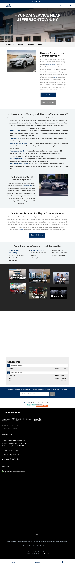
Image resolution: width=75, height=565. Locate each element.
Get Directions (7, 434)
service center (50, 64)
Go (52, 395)
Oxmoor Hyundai (42, 551)
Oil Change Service (16, 159)
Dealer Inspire (48, 554)
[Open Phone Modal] (61, 5)
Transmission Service (17, 151)
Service (20, 44)
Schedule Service (48, 95)
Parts (30, 44)
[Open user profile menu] (62, 562)
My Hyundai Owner (61, 541)
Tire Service (14, 138)
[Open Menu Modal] (2, 5)
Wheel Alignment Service (19, 164)
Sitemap (43, 541)
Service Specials (48, 102)
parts (55, 77)
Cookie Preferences (46, 545)
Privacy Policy (11, 541)
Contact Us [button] (6, 466)
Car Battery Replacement (19, 143)
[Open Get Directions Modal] (70, 5)
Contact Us (36, 541)
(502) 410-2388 (60, 369)
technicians (28, 186)
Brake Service (15, 131)
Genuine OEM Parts (37, 250)
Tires (40, 44)
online (21, 230)
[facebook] (37, 534)
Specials (9, 44)
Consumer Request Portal (24, 541)
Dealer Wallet (27, 403)
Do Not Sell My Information (31, 545)
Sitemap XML (51, 541)
